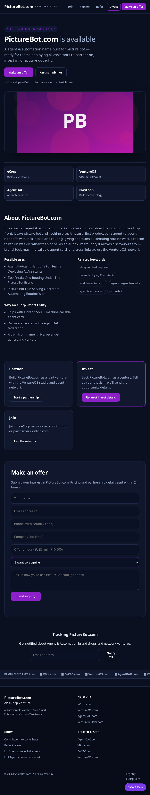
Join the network (24, 441)
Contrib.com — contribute (21, 739)
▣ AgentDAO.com (125, 674)
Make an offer (133, 6)
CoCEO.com (85, 751)
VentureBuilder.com (90, 722)
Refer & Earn (135, 787)
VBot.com (84, 745)
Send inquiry (25, 596)
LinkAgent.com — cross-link (22, 757)
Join (70, 6)
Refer (99, 6)
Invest (114, 6)
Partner (85, 6)
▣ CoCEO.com (69, 674)
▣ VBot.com (46, 674)
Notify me (111, 655)
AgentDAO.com (87, 716)
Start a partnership (26, 397)
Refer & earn (12, 745)
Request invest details (101, 397)
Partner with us (50, 72)
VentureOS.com (88, 710)
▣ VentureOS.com (95, 674)
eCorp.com (85, 704)
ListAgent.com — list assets (22, 751)
